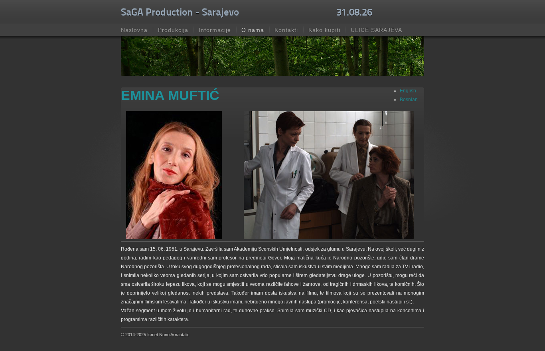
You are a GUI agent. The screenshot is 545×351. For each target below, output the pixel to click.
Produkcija (173, 30)
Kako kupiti (324, 30)
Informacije (215, 30)
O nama (252, 30)
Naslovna (134, 30)
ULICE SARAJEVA (376, 30)
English (408, 91)
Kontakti (286, 30)
